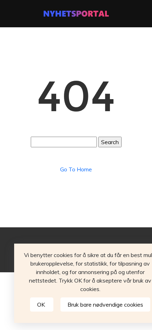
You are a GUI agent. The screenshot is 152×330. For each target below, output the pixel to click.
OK (41, 304)
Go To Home (76, 169)
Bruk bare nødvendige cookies (105, 304)
